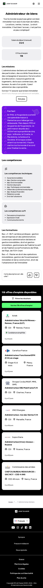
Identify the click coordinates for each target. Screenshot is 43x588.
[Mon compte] (33, 3)
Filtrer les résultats (23, 298)
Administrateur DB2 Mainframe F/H (21, 388)
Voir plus (21, 99)
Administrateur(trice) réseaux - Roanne (19, 443)
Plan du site (21, 578)
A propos (21, 537)
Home (10, 502)
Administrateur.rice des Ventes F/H (21, 415)
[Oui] (29, 275)
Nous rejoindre (21, 550)
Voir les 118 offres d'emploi (21, 305)
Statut (21, 559)
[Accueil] (9, 3)
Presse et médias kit (21, 543)
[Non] (36, 275)
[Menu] (39, 3)
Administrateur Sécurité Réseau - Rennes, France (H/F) (20, 321)
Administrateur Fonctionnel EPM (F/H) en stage (20, 356)
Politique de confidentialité (21, 573)
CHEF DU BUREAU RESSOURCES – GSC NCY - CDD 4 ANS (20, 473)
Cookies (21, 569)
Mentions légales (21, 564)
